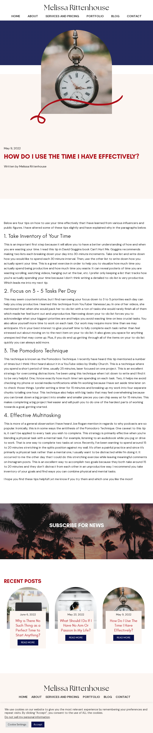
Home (15, 16)
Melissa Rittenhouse (76, 8)
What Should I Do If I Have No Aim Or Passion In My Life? (76, 625)
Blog (115, 16)
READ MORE (28, 642)
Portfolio (95, 16)
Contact (134, 16)
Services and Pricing (62, 16)
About (33, 16)
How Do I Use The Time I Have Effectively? (123, 625)
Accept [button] (38, 724)
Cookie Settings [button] (17, 724)
